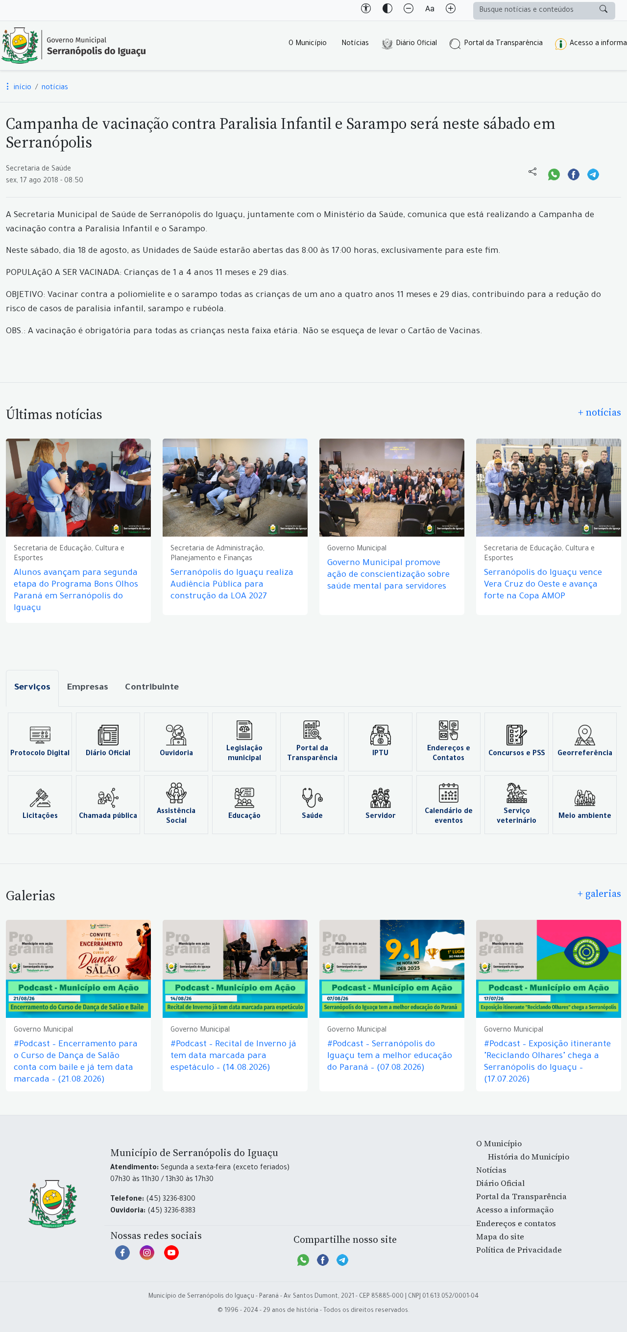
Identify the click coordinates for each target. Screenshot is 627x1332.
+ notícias (599, 412)
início (21, 88)
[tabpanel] (313, 773)
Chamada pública (108, 817)
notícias (55, 88)
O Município (308, 44)
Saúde (312, 817)
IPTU (380, 754)
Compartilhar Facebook (573, 173)
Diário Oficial (416, 44)
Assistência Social (176, 817)
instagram (147, 1257)
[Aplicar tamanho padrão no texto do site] (429, 10)
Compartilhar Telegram (593, 173)
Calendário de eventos (449, 817)
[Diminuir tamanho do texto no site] (408, 10)
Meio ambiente (584, 817)
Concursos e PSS (516, 754)
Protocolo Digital (40, 754)
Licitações (40, 817)
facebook (122, 1257)
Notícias (355, 44)
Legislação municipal (244, 754)
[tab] (32, 688)
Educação (244, 817)
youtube (171, 1257)
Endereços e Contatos (448, 754)
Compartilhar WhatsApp (554, 173)
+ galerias (599, 893)
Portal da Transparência (503, 44)
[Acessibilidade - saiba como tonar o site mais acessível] (366, 10)
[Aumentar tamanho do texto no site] (450, 10)
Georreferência (584, 754)
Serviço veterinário (516, 817)
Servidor (380, 817)
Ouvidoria (176, 754)
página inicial (73, 45)
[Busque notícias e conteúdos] (603, 11)
